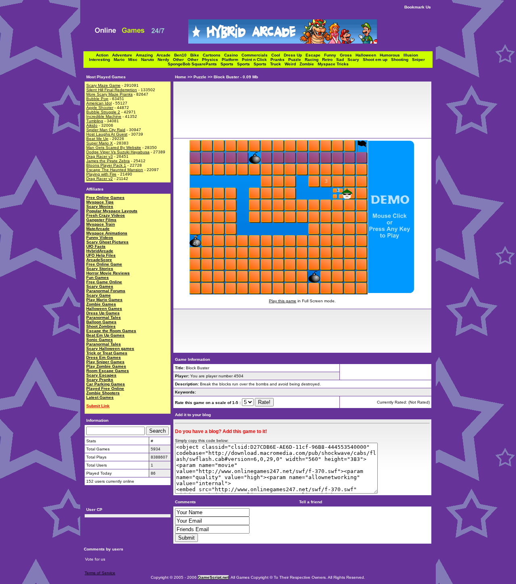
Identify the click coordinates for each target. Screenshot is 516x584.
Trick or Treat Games (106, 353)
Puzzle (296, 59)
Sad (341, 59)
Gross (348, 55)
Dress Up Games (103, 313)
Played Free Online (105, 388)
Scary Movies (99, 206)
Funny (332, 55)
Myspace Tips (100, 202)
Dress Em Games (103, 357)
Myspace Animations (106, 233)
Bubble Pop (97, 98)
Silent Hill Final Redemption (111, 90)
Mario (121, 59)
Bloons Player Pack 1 (106, 165)
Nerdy (165, 59)
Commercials (256, 55)
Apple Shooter (99, 107)
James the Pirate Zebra (108, 161)
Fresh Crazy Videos (105, 215)
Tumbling (94, 121)
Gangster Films (101, 220)
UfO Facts (96, 246)
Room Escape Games (107, 370)
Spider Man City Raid (105, 130)
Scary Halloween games (110, 348)
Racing (313, 59)
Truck (277, 64)
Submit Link (98, 406)
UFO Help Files (101, 255)
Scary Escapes (101, 375)
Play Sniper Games (105, 362)
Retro (329, 59)
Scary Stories (99, 268)
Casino (232, 55)
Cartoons (213, 55)
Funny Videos (99, 237)
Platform (232, 59)
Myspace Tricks (333, 64)
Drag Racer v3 (99, 156)
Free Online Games (105, 197)
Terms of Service (100, 573)
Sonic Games (99, 339)
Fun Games (97, 277)
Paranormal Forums (105, 291)
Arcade (165, 55)
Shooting (401, 59)
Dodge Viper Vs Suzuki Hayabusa (118, 152)
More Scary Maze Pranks (109, 94)
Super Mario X (99, 143)
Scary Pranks (99, 379)
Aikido (92, 125)
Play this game (282, 301)
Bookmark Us (417, 7)
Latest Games (100, 397)
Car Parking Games (105, 384)
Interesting (101, 59)
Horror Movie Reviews (108, 273)
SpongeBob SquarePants (194, 64)
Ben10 (182, 55)
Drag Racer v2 (99, 178)
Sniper (419, 59)
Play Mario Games (104, 299)
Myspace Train (100, 224)
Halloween (368, 55)
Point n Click (256, 59)
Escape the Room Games (111, 331)
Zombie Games (101, 304)
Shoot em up (377, 59)
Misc (134, 59)
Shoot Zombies (101, 326)
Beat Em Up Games (105, 335)
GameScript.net (213, 577)
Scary (355, 59)
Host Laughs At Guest (106, 134)
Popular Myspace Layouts (111, 211)
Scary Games (99, 286)
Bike (196, 55)
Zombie (309, 64)
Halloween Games (104, 308)
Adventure (124, 55)
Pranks (279, 59)
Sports (229, 64)
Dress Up (295, 55)
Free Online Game (104, 264)
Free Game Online (104, 282)
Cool (277, 55)
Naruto (149, 59)
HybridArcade (99, 251)
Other (180, 59)
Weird (292, 64)
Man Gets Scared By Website (113, 147)
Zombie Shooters (103, 393)
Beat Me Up (97, 138)
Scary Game (98, 295)
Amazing (146, 55)
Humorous (392, 55)
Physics (212, 59)
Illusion (412, 55)
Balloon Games (101, 322)
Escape (315, 55)
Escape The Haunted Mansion (114, 169)
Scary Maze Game (103, 85)
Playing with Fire (101, 174)
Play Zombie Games (106, 366)
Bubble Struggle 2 (103, 112)
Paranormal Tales (103, 317)
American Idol (99, 103)
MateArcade (98, 228)
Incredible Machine (103, 116)
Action (104, 55)
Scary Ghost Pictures (107, 242)
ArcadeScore (99, 259)
